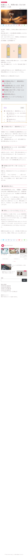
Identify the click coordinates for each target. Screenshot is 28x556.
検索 (2, 278)
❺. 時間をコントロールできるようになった (16, 121)
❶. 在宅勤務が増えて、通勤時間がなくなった (14, 111)
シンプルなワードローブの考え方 (9, 291)
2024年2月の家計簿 (6, 290)
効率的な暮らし (4, 2)
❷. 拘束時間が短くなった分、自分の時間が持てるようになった (17, 114)
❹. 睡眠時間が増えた (11, 119)
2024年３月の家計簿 (6, 288)
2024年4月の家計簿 (6, 287)
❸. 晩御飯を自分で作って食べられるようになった (17, 117)
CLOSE (22, 107)
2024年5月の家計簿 (6, 285)
